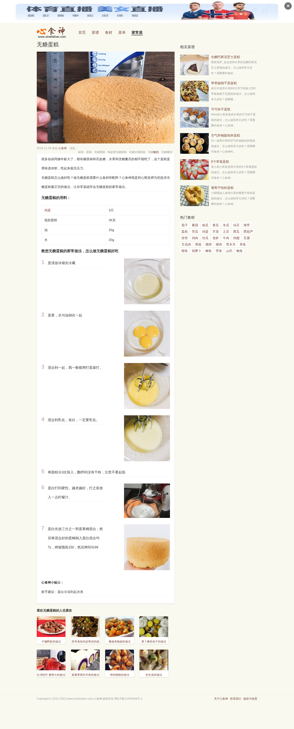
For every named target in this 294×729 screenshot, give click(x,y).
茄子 (184, 225)
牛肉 (226, 238)
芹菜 (215, 231)
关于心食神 (221, 698)
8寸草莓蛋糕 (220, 161)
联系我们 (235, 698)
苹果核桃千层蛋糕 (224, 83)
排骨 (184, 238)
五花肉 (186, 244)
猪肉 (219, 244)
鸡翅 (236, 238)
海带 (246, 225)
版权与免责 (250, 698)
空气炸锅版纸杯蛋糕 (225, 135)
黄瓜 (215, 225)
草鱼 (243, 244)
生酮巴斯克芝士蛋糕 (225, 57)
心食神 (62, 148)
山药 (229, 251)
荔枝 (184, 231)
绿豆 (236, 225)
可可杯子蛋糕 (220, 109)
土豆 (226, 231)
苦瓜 (195, 231)
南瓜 (205, 225)
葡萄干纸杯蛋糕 (222, 188)
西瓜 (236, 231)
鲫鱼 (208, 251)
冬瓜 (226, 225)
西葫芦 (248, 231)
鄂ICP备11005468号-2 (128, 698)
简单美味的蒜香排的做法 (85, 644)
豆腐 (246, 238)
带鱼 (219, 251)
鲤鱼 (184, 251)
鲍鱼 (239, 251)
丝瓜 (205, 238)
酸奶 (156, 152)
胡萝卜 (196, 251)
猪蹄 (208, 244)
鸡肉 (195, 238)
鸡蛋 (47, 210)
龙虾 (215, 238)
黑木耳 (231, 244)
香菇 (198, 244)
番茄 (195, 225)
